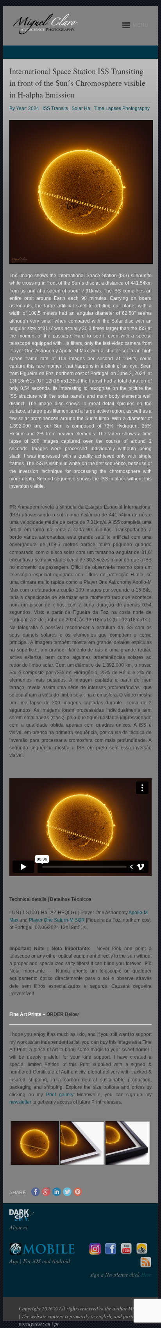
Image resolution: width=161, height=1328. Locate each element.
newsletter (20, 1102)
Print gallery (59, 1094)
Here (146, 1274)
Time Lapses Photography (122, 108)
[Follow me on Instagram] (95, 1252)
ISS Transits (55, 108)
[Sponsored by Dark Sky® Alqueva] (42, 1219)
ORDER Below (63, 1014)
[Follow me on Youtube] (126, 1252)
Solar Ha (81, 108)
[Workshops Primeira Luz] (142, 1252)
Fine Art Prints (26, 1014)
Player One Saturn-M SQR (57, 920)
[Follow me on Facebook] (110, 1252)
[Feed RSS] (146, 1266)
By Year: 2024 (24, 108)
